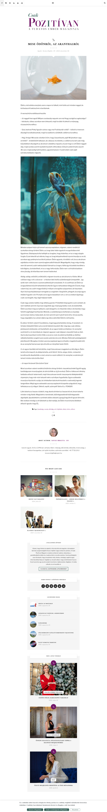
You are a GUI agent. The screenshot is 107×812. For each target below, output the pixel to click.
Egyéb (40, 51)
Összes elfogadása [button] (35, 810)
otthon (73, 409)
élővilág (51, 409)
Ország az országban (45, 604)
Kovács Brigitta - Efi (60, 440)
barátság (41, 409)
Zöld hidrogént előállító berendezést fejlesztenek (56, 633)
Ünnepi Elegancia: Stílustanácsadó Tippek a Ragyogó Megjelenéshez (53, 742)
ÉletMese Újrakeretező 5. (36, 531)
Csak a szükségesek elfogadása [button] (56, 810)
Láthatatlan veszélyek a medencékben (51, 613)
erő (55, 409)
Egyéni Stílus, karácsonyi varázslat (53, 698)
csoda (46, 409)
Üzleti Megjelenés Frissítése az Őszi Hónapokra (53, 785)
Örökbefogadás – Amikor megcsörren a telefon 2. (70, 500)
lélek (64, 409)
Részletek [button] (75, 810)
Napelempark (42, 623)
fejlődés (59, 409)
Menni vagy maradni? (36, 499)
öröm (68, 409)
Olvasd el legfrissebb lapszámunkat (53, 569)
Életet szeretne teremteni (47, 643)
